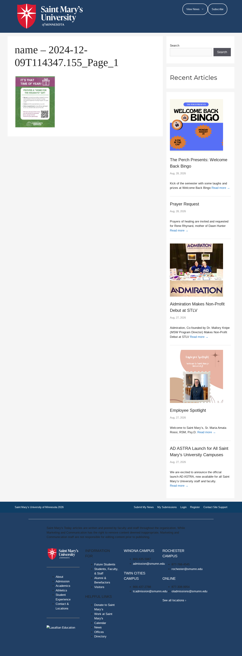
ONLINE (169, 578)
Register (195, 507)
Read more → (221, 188)
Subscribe (217, 9)
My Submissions (167, 507)
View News (192, 9)
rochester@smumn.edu (186, 569)
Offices (99, 632)
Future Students (104, 564)
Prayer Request (184, 204)
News (98, 627)
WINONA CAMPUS (139, 551)
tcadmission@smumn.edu (150, 591)
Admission (62, 581)
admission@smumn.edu (149, 563)
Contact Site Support (215, 507)
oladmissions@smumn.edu (189, 591)
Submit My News (144, 507)
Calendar (100, 623)
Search (174, 45)
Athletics (61, 590)
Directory (100, 636)
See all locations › (174, 600)
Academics (63, 586)
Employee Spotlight (188, 410)
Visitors (99, 587)
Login (183, 507)
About (59, 576)
